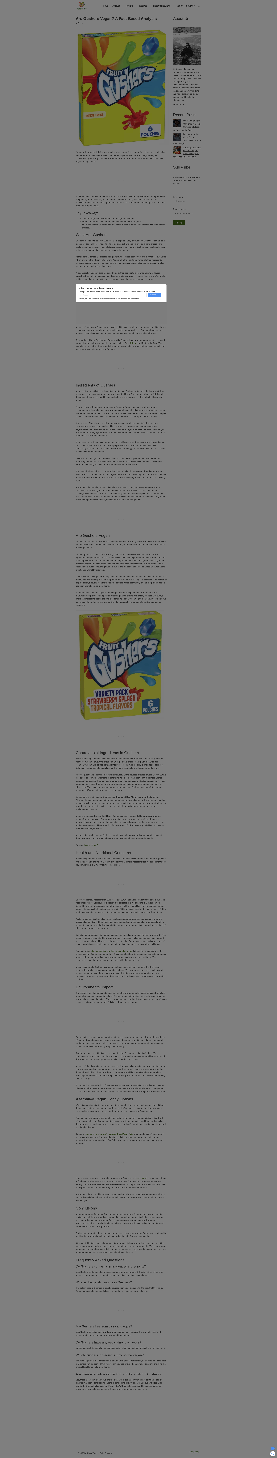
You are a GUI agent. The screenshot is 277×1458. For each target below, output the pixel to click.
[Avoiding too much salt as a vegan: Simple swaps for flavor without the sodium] (177, 150)
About (180, 6)
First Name (178, 197)
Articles (116, 6)
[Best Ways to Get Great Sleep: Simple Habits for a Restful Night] (177, 137)
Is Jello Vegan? (91, 845)
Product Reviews (162, 6)
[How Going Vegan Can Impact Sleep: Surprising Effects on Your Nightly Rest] (177, 123)
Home (105, 6)
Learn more (178, 104)
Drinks (129, 6)
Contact (190, 6)
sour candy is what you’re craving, (109, 1134)
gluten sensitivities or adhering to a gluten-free (110, 951)
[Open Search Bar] (198, 6)
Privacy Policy (194, 1451)
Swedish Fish (141, 1178)
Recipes (143, 6)
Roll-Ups (134, 343)
